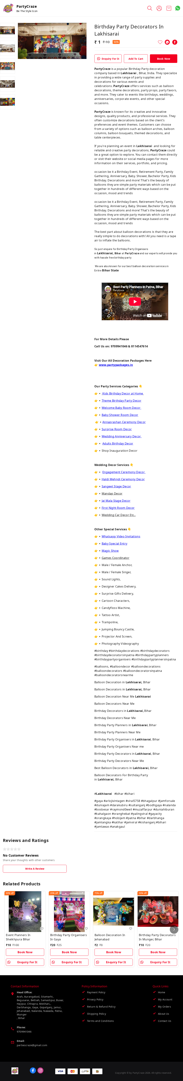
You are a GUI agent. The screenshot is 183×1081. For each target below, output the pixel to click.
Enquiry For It (110, 58)
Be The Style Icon (27, 11)
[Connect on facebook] (33, 1070)
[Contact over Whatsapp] (177, 8)
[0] (169, 8)
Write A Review (34, 868)
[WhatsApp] (167, 42)
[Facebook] (174, 42)
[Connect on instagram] (40, 1070)
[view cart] (169, 8)
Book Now (163, 58)
